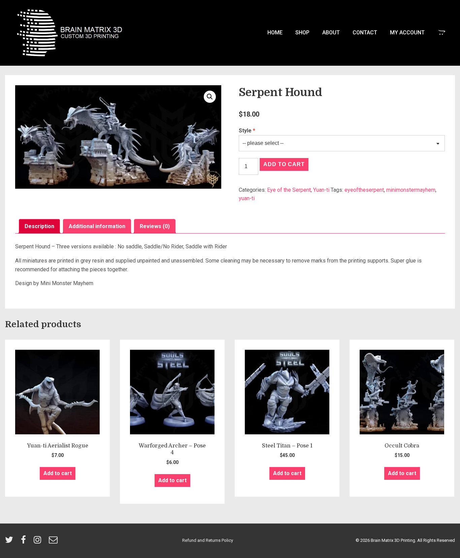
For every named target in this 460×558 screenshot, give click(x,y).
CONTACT (365, 32)
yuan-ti (247, 198)
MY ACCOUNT (407, 32)
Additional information (97, 226)
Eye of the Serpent (289, 190)
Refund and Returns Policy (207, 540)
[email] (54, 542)
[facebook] (25, 542)
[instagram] (39, 542)
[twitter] (10, 542)
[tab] (39, 226)
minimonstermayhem (410, 190)
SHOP (302, 32)
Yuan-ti (321, 190)
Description (39, 226)
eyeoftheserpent (364, 190)
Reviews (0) (155, 226)
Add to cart (284, 164)
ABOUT (331, 32)
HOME (275, 32)
